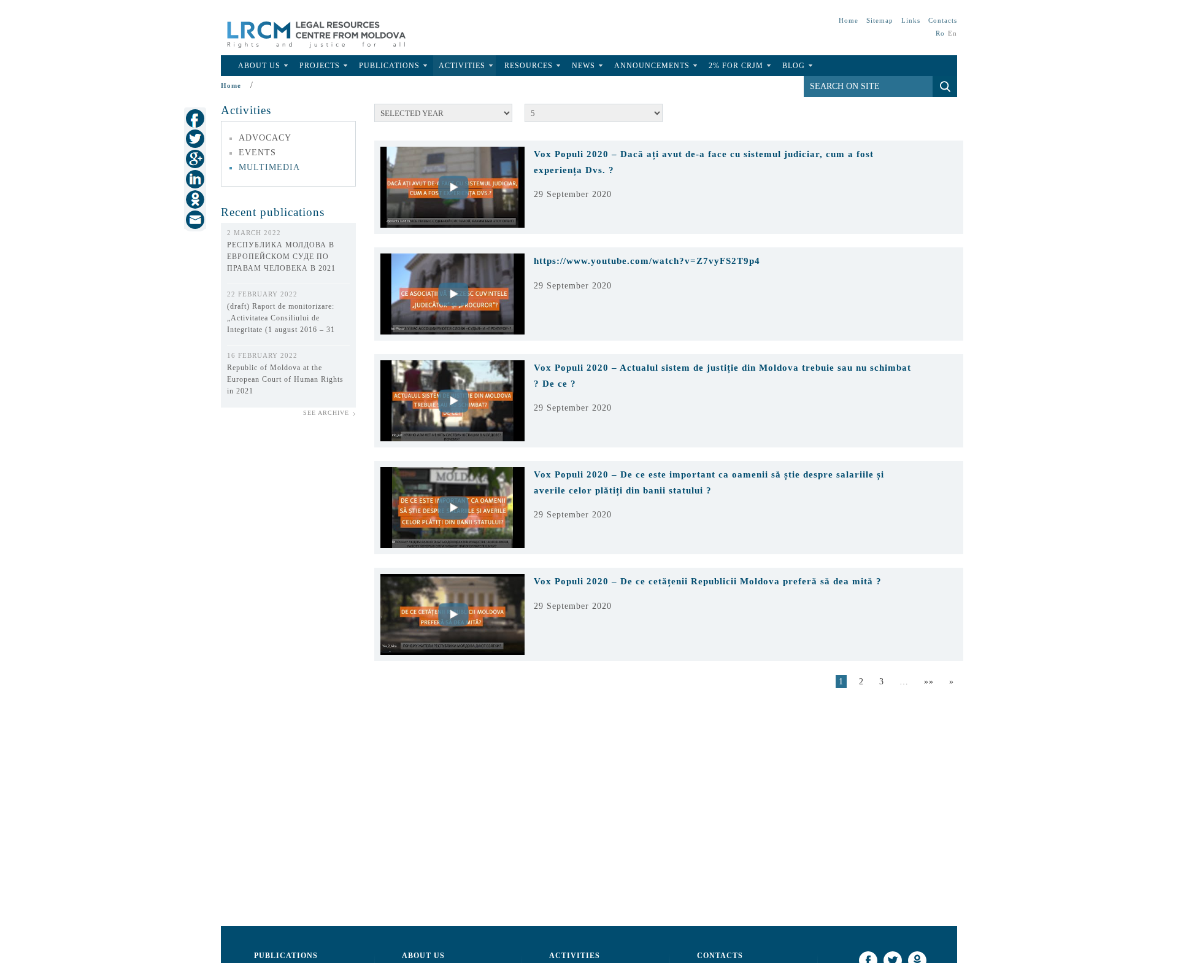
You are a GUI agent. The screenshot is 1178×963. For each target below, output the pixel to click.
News (583, 65)
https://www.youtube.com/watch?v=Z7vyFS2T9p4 (647, 261)
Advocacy (265, 137)
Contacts (942, 20)
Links (910, 20)
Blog (793, 65)
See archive (326, 412)
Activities (462, 65)
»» (929, 681)
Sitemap (879, 20)
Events (257, 152)
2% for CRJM (736, 65)
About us (423, 955)
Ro (940, 33)
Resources (528, 65)
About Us (259, 65)
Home (848, 20)
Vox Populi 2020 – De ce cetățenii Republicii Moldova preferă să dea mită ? (708, 581)
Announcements (652, 65)
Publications (389, 65)
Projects (319, 65)
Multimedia (269, 167)
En (952, 33)
